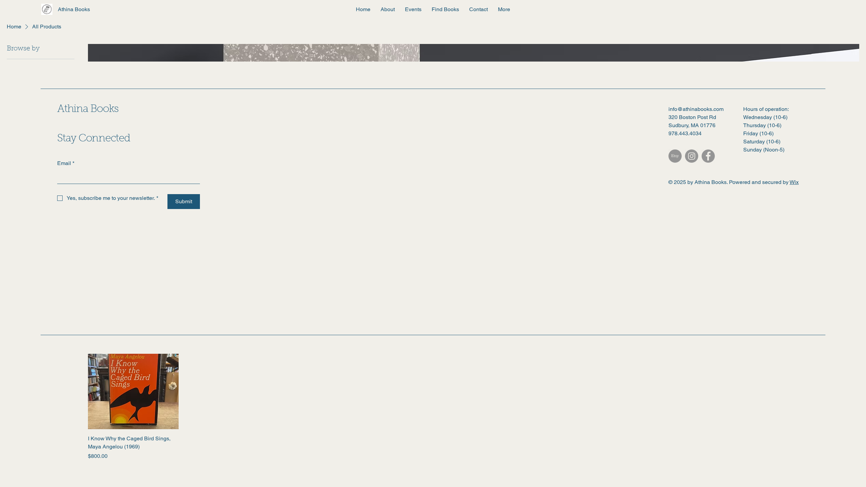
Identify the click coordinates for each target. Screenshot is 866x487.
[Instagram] (691, 156)
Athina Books (87, 109)
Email (65, 163)
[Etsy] (675, 156)
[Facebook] (708, 156)
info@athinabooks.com (696, 109)
